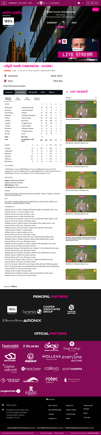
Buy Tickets (23, 3)
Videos (51, 92)
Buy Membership (55, 410)
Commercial (70, 414)
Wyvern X (69, 405)
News (68, 418)
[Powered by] (8, 22)
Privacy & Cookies (46, 433)
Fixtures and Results (88, 407)
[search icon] (88, 3)
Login (95, 3)
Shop (30, 3)
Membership (13, 3)
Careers (51, 414)
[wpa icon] (74, 3)
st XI (95, 9)
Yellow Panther (93, 433)
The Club (87, 417)
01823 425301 (11, 405)
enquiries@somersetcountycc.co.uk (21, 428)
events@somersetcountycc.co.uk (50, 428)
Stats (43, 92)
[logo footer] (50, 399)
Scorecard (21, 92)
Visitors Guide (71, 410)
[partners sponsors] (10, 346)
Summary (9, 92)
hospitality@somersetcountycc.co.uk (79, 428)
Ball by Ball (33, 92)
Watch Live (77, 49)
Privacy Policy (59, 433)
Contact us (53, 418)
